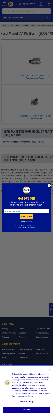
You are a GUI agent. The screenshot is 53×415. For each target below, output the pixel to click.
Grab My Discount (26, 216)
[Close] (49, 370)
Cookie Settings (27, 402)
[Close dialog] (49, 185)
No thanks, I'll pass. (26, 221)
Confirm (26, 410)
